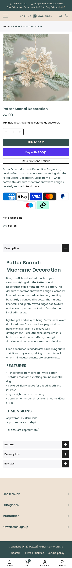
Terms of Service (33, 553)
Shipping (24, 122)
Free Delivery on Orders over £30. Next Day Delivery (36, 7)
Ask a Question (12, 218)
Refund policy (56, 553)
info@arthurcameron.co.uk (48, 3)
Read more (32, 186)
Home (6, 26)
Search (15, 553)
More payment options (36, 161)
